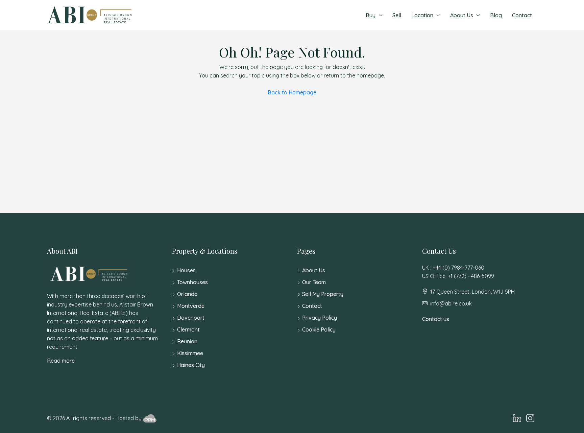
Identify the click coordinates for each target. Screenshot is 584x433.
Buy (370, 15)
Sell (396, 15)
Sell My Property (322, 294)
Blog (496, 15)
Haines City (191, 365)
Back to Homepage (292, 92)
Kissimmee (190, 353)
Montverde (190, 305)
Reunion (187, 341)
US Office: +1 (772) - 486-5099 (458, 276)
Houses (186, 270)
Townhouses (192, 282)
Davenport (190, 317)
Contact (522, 15)
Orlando (187, 294)
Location (422, 15)
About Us (461, 15)
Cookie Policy (319, 329)
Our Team (314, 282)
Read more (61, 360)
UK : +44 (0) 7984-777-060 (453, 267)
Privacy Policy (319, 317)
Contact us (435, 319)
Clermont (188, 329)
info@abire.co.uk (451, 303)
